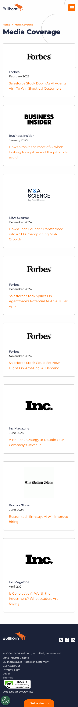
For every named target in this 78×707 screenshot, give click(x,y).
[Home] (13, 9)
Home (6, 24)
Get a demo (39, 703)
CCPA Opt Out (11, 665)
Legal (6, 673)
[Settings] (5, 700)
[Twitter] (61, 640)
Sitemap (8, 677)
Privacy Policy (11, 669)
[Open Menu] (71, 7)
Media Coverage (24, 24)
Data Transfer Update (16, 657)
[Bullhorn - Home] (14, 636)
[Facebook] (67, 640)
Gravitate (27, 691)
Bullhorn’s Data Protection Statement (26, 661)
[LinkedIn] (73, 640)
